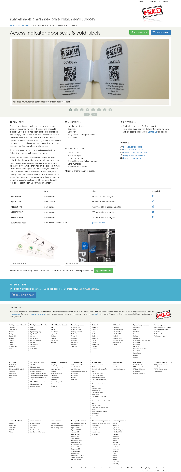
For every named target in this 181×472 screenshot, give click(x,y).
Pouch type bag (55, 369)
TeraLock (53, 342)
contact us (16, 314)
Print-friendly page (162, 468)
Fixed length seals (77, 325)
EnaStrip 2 (115, 457)
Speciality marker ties (139, 349)
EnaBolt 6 (94, 340)
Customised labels (97, 392)
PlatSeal (53, 330)
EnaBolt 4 (95, 334)
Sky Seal (115, 451)
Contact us (152, 132)
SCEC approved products (101, 421)
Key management (160, 325)
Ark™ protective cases (161, 365)
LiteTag (11, 342)
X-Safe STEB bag (35, 386)
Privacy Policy (145, 468)
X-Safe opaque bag (36, 371)
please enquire (98, 222)
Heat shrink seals (138, 351)
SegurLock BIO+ (76, 449)
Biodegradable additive (78, 423)
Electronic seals (35, 421)
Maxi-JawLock (34, 344)
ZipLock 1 (136, 355)
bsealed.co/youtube (132, 158)
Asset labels (95, 394)
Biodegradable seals (78, 421)
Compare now (140, 32)
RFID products (138, 362)
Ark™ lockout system (160, 369)
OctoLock (74, 338)
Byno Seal (115, 428)
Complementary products (163, 362)
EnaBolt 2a (95, 330)
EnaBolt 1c (95, 327)
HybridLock (74, 342)
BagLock (11, 338)
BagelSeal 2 (33, 330)
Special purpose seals (141, 325)
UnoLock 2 (95, 347)
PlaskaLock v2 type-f (160, 336)
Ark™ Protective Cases (78, 365)
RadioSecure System (36, 430)
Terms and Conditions (128, 468)
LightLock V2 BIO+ (76, 430)
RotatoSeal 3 (13, 375)
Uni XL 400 (33, 349)
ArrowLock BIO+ (76, 451)
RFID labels (136, 371)
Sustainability (98, 468)
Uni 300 (32, 347)
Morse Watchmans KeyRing (162, 327)
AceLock (11, 332)
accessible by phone (37, 314)
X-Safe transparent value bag (39, 375)
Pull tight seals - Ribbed (17, 325)
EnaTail (115, 440)
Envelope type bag (57, 367)
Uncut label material (119, 369)
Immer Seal (116, 445)
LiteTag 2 (12, 344)
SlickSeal (53, 336)
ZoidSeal (74, 347)
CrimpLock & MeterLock (16, 369)
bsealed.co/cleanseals (133, 149)
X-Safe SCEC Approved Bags (101, 423)
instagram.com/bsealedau (134, 155)
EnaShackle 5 (137, 344)
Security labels (25, 25)
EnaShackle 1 (116, 438)
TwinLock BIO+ (75, 438)
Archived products (119, 421)
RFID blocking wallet (57, 428)
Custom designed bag (57, 382)
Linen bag (54, 380)
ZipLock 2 (136, 357)
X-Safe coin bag (35, 367)
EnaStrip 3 (115, 460)
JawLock (32, 342)
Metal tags (157, 367)
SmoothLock (54, 332)
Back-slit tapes (117, 367)
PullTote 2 (74, 377)
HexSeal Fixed (117, 338)
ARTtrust (11, 432)
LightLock (12, 327)
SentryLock (12, 334)
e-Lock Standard (35, 423)
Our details (152, 1)
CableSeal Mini (117, 332)
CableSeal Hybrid (118, 430)
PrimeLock (12, 340)
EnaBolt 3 (94, 332)
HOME (13, 25)
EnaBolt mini (95, 344)
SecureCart (136, 334)
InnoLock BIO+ (75, 443)
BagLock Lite (13, 347)
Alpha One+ (33, 428)
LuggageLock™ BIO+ (77, 455)
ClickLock (115, 434)
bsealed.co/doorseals (133, 147)
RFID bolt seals (137, 365)
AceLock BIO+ (75, 432)
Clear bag (54, 375)
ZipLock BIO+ (75, 453)
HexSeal (115, 336)
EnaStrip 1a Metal (76, 332)
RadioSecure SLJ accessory (38, 432)
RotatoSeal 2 (13, 373)
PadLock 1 (136, 336)
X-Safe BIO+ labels (77, 457)
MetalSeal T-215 (76, 330)
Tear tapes (116, 365)
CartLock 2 (136, 327)
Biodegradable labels (98, 377)
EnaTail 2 (74, 334)
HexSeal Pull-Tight (118, 340)
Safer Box (74, 380)
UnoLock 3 (95, 349)
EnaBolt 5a (95, 336)
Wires (10, 377)
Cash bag (53, 371)
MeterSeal (12, 371)
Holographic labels (97, 373)
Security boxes (76, 362)
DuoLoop (53, 338)
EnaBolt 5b (95, 338)
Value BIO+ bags (76, 460)
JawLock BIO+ (75, 447)
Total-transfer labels (98, 367)
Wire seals (12, 362)
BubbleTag (12, 426)
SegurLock (54, 334)
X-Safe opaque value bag (38, 373)
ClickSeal (12, 367)
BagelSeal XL (34, 334)
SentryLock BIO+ (76, 434)
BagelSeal (115, 426)
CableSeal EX (117, 334)
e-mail (95, 314)
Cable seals (117, 325)
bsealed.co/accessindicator (135, 152)
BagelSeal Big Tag (35, 332)
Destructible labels (97, 375)
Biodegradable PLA (77, 426)
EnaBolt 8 (94, 342)
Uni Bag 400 (54, 340)
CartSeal (135, 330)
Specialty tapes (118, 362)
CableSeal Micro (118, 330)
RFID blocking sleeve (57, 426)
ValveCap (12, 351)
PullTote (115, 423)
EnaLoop (74, 340)
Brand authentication (16, 421)
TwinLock (74, 336)
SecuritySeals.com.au (89, 289)
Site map (165, 1)
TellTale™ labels (96, 405)
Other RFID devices (139, 373)
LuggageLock (55, 423)
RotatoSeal (116, 449)
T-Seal (114, 453)
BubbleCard (12, 430)
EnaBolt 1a (115, 436)
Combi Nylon (13, 336)
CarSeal (115, 344)
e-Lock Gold (33, 426)
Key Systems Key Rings (161, 330)
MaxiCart (136, 332)
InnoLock (74, 344)
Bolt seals (95, 325)
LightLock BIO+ (75, 428)
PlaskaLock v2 (117, 342)
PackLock (115, 447)
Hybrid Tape (116, 464)
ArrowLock (74, 375)
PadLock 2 (136, 338)
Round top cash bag (57, 373)
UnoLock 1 (116, 462)
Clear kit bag (55, 377)
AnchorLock (12, 365)
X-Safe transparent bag (37, 369)
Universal (32, 336)
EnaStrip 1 (115, 455)
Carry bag (54, 365)
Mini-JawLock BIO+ (77, 445)
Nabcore (11, 423)
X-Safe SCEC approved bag (38, 382)
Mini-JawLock (34, 338)
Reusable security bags (59, 362)
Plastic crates (158, 371)
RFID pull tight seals (139, 369)
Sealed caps (137, 353)
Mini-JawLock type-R (36, 340)
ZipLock (53, 384)
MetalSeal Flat (75, 327)
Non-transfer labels (97, 365)
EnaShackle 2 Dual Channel (141, 340)
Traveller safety (56, 421)
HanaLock (95, 351)
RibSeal (11, 349)
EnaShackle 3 (137, 342)
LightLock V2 (13, 330)
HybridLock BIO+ (76, 440)
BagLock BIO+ (75, 436)
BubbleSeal (12, 428)
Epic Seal (115, 443)
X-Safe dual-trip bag (36, 384)
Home (141, 1)
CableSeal (116, 327)
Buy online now (162, 32)
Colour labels (96, 416)
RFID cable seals (138, 367)
